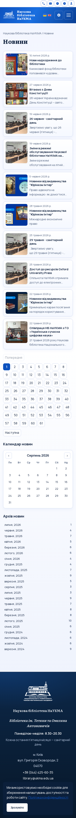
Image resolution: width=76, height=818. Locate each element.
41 (6, 407)
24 (64, 383)
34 (15, 399)
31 (57, 391)
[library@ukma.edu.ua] (50, 3)
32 (66, 391)
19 (22, 383)
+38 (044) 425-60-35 (38, 772)
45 (41, 407)
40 (66, 399)
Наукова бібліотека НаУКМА (22, 33)
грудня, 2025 (37, 564)
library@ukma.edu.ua (38, 778)
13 (39, 375)
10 (14, 375)
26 (15, 391)
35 (24, 399)
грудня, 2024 (37, 632)
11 (23, 375)
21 (39, 383)
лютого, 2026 (37, 553)
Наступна (12, 432)
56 (67, 415)
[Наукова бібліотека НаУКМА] (38, 693)
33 (7, 399)
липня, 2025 (37, 592)
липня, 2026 (37, 525)
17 (6, 383)
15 (55, 375)
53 (41, 415)
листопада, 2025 (37, 570)
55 (58, 415)
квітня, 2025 (37, 609)
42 (15, 407)
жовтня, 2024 (37, 643)
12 (30, 375)
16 (63, 375)
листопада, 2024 (37, 638)
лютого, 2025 (37, 621)
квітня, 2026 (37, 541)
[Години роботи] (57, 3)
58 (15, 423)
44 (32, 407)
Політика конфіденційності (48, 797)
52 (32, 415)
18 (14, 383)
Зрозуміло (17, 807)
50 (16, 415)
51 (24, 415)
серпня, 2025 (37, 587)
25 (7, 391)
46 (50, 407)
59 (24, 423)
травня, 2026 (37, 536)
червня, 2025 (37, 598)
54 (50, 415)
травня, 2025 (37, 604)
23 (56, 383)
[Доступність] (59, 15)
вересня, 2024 (37, 649)
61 (41, 423)
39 (58, 399)
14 (47, 375)
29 (41, 391)
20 (31, 383)
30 (49, 391)
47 (58, 407)
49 (7, 415)
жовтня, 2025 (37, 575)
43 (24, 407)
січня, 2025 (37, 626)
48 (67, 407)
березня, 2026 (37, 547)
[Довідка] (64, 3)
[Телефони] (44, 3)
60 (33, 423)
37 (41, 399)
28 (32, 391)
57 (7, 423)
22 (47, 383)
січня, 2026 (37, 559)
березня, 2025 (37, 615)
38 (49, 399)
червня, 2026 (37, 530)
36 (32, 399)
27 (24, 391)
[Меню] (68, 15)
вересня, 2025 (37, 581)
